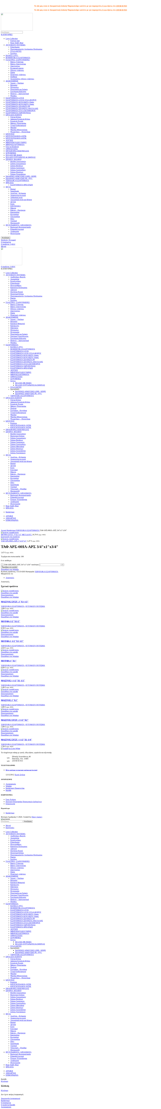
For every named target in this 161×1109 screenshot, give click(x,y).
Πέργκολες (14, 87)
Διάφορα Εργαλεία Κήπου (20, 119)
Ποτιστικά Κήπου (17, 294)
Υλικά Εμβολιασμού (18, 125)
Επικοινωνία (10, 804)
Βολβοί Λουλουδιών (18, 161)
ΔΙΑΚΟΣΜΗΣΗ (12, 81)
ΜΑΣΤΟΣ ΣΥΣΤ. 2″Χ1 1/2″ (15, 601)
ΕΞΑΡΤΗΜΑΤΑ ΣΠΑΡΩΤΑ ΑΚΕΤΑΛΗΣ (22, 108)
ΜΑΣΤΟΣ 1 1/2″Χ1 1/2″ (13, 680)
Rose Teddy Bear (16, 43)
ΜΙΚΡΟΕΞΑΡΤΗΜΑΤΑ (15, 145)
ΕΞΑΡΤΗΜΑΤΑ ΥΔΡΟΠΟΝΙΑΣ (18, 113)
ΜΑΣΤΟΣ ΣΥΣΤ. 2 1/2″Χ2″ (15, 720)
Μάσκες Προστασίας (18, 123)
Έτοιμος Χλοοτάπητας (18, 500)
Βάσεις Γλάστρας (16, 62)
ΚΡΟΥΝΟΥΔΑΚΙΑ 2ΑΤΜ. (16, 136)
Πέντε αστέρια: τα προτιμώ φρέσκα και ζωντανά (21, 770)
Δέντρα (13, 202)
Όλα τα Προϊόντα (12, 147)
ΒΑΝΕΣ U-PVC (12, 56)
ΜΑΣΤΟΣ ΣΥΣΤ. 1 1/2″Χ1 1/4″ (16, 739)
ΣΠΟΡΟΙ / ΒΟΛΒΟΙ (13, 159)
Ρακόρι (13, 298)
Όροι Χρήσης (11, 800)
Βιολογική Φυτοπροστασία (20, 227)
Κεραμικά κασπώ (17, 68)
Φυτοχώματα (15, 234)
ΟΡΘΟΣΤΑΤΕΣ (12, 149)
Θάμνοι (13, 208)
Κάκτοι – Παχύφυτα (17, 210)
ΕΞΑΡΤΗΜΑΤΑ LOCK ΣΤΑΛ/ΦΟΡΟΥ (21, 100)
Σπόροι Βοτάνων (16, 166)
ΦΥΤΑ (8, 187)
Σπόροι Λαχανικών (17, 168)
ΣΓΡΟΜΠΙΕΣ (11, 153)
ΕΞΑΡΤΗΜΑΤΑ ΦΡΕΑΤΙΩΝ (21, 185)
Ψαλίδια (13, 128)
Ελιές (12, 204)
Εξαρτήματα (14, 47)
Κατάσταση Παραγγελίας (15, 788)
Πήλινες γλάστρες (17, 70)
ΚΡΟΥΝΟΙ (10, 134)
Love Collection (12, 39)
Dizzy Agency (37, 817)
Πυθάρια (13, 77)
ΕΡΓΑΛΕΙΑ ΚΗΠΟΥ (14, 115)
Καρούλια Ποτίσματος (18, 288)
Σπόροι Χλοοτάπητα (18, 174)
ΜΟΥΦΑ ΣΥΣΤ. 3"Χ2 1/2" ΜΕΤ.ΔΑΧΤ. (16, 535)
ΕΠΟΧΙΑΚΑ (15, 206)
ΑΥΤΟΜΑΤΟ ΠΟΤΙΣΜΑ (15, 45)
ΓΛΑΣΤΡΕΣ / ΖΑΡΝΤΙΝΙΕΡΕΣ (18, 60)
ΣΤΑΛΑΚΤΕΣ (15, 51)
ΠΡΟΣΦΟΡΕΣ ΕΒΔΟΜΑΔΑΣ (17, 151)
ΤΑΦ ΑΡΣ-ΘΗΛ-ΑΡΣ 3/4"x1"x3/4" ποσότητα (21, 565)
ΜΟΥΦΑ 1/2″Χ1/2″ (10, 621)
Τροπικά (13, 221)
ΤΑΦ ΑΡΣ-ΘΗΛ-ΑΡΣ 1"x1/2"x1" (14, 541)
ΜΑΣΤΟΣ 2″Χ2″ (9, 700)
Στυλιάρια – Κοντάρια (18, 411)
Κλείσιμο (4, 1081)
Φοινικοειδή (15, 223)
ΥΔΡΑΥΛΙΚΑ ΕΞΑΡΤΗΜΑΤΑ (17, 181)
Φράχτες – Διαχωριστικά (19, 94)
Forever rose (15, 41)
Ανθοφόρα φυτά (16, 198)
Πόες (12, 219)
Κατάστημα (11, 530)
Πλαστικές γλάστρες (18, 75)
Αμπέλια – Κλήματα (18, 193)
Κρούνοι (13, 423)
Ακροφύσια (14, 279)
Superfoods (14, 191)
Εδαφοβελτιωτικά (17, 229)
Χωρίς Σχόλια (20, 775)
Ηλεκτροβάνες (15, 285)
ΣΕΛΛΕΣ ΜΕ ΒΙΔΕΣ (14, 155)
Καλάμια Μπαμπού (17, 324)
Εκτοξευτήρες (15, 281)
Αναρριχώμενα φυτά (18, 195)
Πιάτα (12, 72)
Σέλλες (13, 381)
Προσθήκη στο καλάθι (9, 567)
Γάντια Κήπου (15, 117)
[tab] (83, 578)
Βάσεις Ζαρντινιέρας (18, 64)
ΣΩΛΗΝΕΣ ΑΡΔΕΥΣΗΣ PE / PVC (19, 178)
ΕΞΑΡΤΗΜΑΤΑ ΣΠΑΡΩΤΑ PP (18, 106)
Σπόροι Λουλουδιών (18, 170)
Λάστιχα (13, 290)
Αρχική (4, 530)
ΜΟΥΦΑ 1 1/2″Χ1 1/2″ (12, 641)
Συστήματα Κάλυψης (18, 92)
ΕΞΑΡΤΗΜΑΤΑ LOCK (15, 98)
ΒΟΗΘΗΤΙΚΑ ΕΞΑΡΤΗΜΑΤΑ (18, 58)
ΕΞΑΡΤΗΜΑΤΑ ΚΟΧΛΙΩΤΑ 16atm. (20, 104)
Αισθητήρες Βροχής (17, 277)
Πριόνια (13, 408)
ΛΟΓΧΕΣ (9, 140)
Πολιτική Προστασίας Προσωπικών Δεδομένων (24, 802)
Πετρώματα (14, 332)
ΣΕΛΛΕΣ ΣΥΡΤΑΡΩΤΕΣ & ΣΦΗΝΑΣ (20, 157)
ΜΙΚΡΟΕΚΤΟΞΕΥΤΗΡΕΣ (16, 142)
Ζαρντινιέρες (15, 66)
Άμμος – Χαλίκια (17, 83)
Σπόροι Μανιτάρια (17, 447)
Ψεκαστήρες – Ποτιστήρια (20, 132)
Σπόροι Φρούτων (16, 172)
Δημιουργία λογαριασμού (10, 1098)
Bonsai (13, 189)
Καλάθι (8, 790)
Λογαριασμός (11, 784)
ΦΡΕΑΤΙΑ (10, 183)
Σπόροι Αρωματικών (18, 164)
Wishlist (9, 786)
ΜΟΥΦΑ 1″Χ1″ (9, 661)
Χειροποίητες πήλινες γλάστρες (22, 79)
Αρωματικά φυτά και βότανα (21, 200)
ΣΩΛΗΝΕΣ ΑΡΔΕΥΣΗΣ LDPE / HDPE (21, 176)
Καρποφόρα (14, 212)
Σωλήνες (13, 53)
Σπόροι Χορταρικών (18, 453)
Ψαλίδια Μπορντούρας (18, 130)
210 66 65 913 (121, 6)
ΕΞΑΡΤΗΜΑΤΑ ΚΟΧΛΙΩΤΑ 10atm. (20, 102)
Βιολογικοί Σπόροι (17, 436)
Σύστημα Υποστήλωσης (19, 336)
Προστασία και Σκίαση (19, 89)
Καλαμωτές (14, 326)
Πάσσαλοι (14, 328)
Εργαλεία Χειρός (16, 121)
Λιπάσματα (14, 231)
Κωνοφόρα (14, 214)
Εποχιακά (14, 470)
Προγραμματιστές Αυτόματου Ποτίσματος (26, 49)
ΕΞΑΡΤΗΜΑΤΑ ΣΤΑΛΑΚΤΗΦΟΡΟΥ (21, 111)
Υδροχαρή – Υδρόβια (18, 489)
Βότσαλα (13, 85)
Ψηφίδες (13, 96)
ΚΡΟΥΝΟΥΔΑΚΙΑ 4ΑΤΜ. (16, 138)
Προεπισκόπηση (7, 595)
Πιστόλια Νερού (16, 292)
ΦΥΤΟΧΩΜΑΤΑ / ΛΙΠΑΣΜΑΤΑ (18, 225)
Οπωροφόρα (15, 217)
